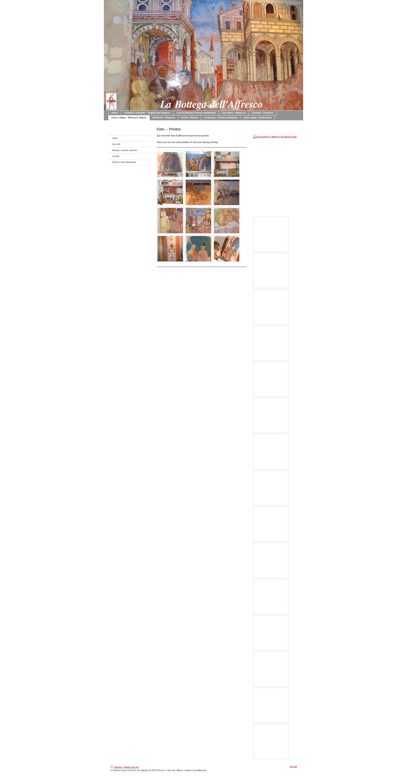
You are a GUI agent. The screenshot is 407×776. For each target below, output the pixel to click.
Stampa (118, 767)
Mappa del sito (131, 767)
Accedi (293, 766)
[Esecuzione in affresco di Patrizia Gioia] (170, 164)
